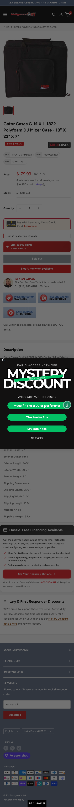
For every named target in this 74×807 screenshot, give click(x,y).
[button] (67, 405)
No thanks (37, 438)
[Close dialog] (4, 360)
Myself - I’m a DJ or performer (37, 406)
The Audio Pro (37, 417)
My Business (36, 429)
